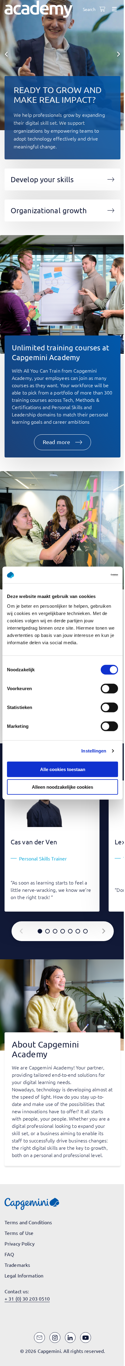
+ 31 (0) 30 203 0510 (27, 1298)
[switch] (109, 688)
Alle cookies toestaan (62, 769)
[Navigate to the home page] (39, 9)
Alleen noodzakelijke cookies (62, 787)
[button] (62, 442)
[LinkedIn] (70, 1337)
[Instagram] (54, 1337)
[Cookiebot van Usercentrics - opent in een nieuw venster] (91, 575)
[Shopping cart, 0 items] (102, 9)
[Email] (39, 1337)
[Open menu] (114, 9)
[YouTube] (85, 1337)
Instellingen (93, 750)
